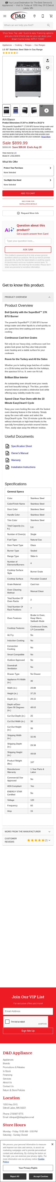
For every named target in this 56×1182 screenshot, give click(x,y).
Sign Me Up (28, 1030)
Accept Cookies (40, 1176)
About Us (7, 1082)
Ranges (28, 45)
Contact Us (8, 1086)
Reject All (14, 1176)
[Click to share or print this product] (47, 60)
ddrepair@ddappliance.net (21, 1117)
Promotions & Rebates (14, 1067)
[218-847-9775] (42, 16)
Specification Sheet (21, 446)
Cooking (18, 45)
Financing (7, 1075)
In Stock (7, 1071)
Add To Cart (28, 193)
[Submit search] (48, 25)
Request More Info (30, 213)
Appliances (7, 45)
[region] (28, 1161)
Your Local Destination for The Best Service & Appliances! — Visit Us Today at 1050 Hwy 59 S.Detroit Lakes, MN (28, 5)
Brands (6, 1063)
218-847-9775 (16, 1114)
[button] (4, 16)
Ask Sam (28, 249)
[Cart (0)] (51, 16)
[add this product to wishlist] (47, 67)
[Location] (34, 16)
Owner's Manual (19, 453)
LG (15, 153)
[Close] (52, 1144)
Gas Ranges (39, 45)
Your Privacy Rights (28, 1168)
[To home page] (19, 16)
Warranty (16, 460)
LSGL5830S (15, 156)
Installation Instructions (23, 467)
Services (7, 1079)
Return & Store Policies (14, 1090)
